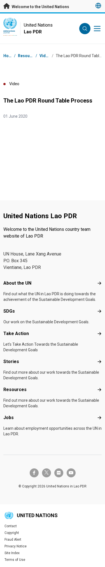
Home (9, 56)
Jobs (8, 417)
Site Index (12, 553)
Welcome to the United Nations (40, 6)
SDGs (9, 311)
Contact (10, 526)
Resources (15, 389)
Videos (46, 56)
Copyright (11, 533)
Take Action (16, 333)
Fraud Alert (12, 540)
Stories (11, 361)
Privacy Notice (15, 546)
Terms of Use (14, 560)
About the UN (17, 283)
